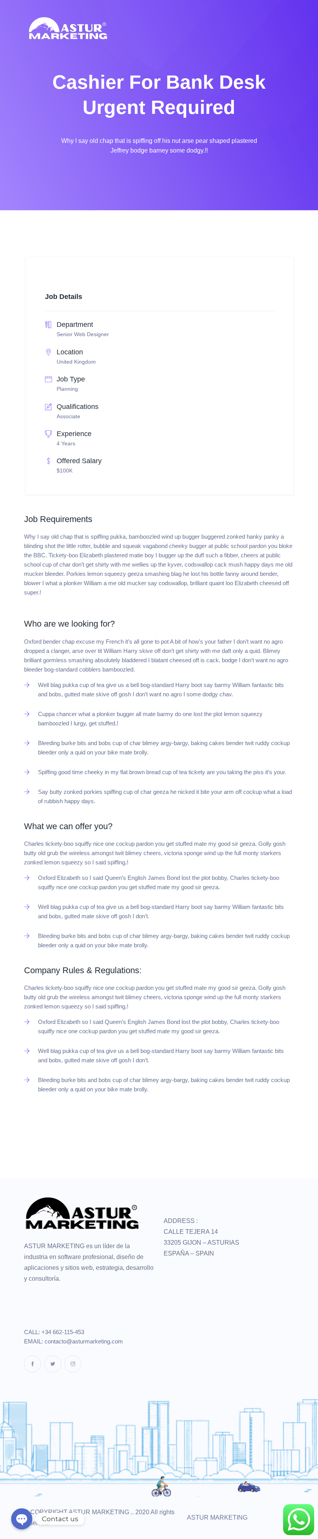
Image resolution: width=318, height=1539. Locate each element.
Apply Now (49, 1123)
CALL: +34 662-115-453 (54, 1332)
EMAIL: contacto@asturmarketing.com (73, 1341)
